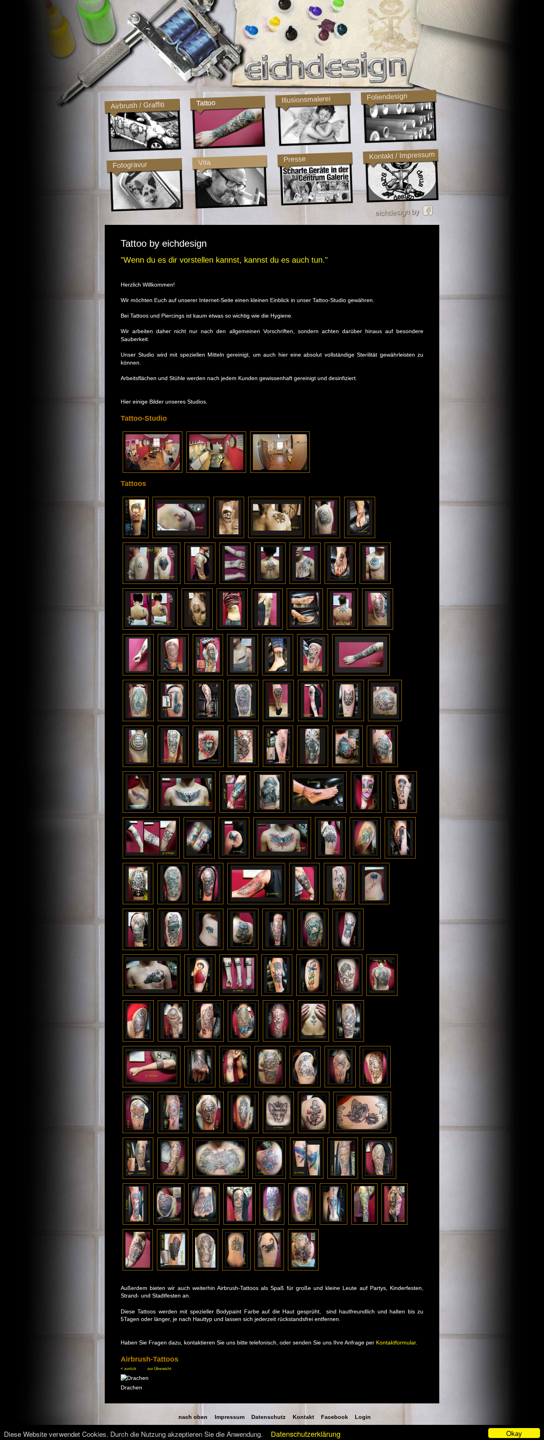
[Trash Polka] (256, 902)
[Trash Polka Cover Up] (234, 811)
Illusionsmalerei (306, 99)
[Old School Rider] (228, 536)
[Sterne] (276, 536)
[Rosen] (172, 902)
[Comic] (401, 811)
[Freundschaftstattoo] (199, 856)
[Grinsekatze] (242, 948)
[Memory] (236, 1268)
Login (363, 1417)
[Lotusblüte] (270, 582)
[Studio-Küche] (280, 470)
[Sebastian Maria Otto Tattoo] (136, 536)
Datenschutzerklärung (305, 1433)
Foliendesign (386, 96)
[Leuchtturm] (312, 765)
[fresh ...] (136, 1223)
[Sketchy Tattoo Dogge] (208, 765)
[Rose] (313, 1039)
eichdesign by (399, 212)
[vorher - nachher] (305, 627)
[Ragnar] (342, 1177)
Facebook (334, 1417)
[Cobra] (348, 1039)
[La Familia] (138, 673)
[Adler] (313, 948)
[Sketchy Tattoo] (313, 719)
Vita (204, 162)
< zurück (128, 1368)
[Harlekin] (375, 1085)
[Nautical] (270, 1085)
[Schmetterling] (234, 856)
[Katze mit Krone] (278, 1131)
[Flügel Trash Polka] (282, 856)
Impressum (230, 1417)
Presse (294, 159)
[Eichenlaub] (365, 856)
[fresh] (305, 582)
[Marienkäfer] (277, 673)
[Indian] (272, 1223)
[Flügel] (186, 811)
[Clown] (377, 627)
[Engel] (346, 994)
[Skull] (333, 1223)
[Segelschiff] (138, 948)
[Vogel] (302, 1223)
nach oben (192, 1417)
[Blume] (374, 902)
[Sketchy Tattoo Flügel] (278, 765)
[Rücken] (381, 994)
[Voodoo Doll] (243, 765)
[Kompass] (239, 1223)
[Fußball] (151, 994)
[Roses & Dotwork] (305, 1085)
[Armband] (151, 1085)
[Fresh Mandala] (330, 856)
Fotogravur (129, 165)
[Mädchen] (277, 948)
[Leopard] (243, 1039)
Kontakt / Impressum (402, 155)
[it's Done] (138, 719)
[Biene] (208, 948)
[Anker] (313, 1131)
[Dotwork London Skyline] (238, 994)
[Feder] (242, 673)
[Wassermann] (269, 1177)
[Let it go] (232, 627)
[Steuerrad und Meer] (220, 1177)
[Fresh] (375, 582)
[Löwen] (379, 1177)
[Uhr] (382, 765)
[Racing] (364, 1223)
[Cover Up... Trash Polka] (347, 765)
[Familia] (138, 811)
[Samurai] (207, 902)
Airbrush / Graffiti (137, 105)
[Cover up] (138, 1177)
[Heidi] (199, 994)
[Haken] (359, 536)
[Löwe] (173, 673)
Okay (514, 1433)
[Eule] (340, 582)
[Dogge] (199, 1085)
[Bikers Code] (197, 627)
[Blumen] (276, 994)
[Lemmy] (269, 811)
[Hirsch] (348, 948)
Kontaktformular (396, 1342)
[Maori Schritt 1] (138, 765)
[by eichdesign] (234, 582)
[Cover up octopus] (172, 1268)
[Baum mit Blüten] (208, 719)
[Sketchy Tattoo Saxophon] (173, 719)
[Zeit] (138, 1268)
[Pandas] (394, 1223)
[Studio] (152, 470)
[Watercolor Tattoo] (173, 1131)
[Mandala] (340, 1085)
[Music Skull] (173, 948)
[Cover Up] (151, 582)
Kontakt (303, 1417)
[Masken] (173, 765)
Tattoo (205, 103)
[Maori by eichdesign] (199, 582)
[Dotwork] (348, 719)
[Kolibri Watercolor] (306, 1177)
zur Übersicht (159, 1368)
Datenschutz (268, 1417)
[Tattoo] (324, 536)
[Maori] (278, 719)
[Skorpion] (181, 536)
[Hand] (203, 1223)
